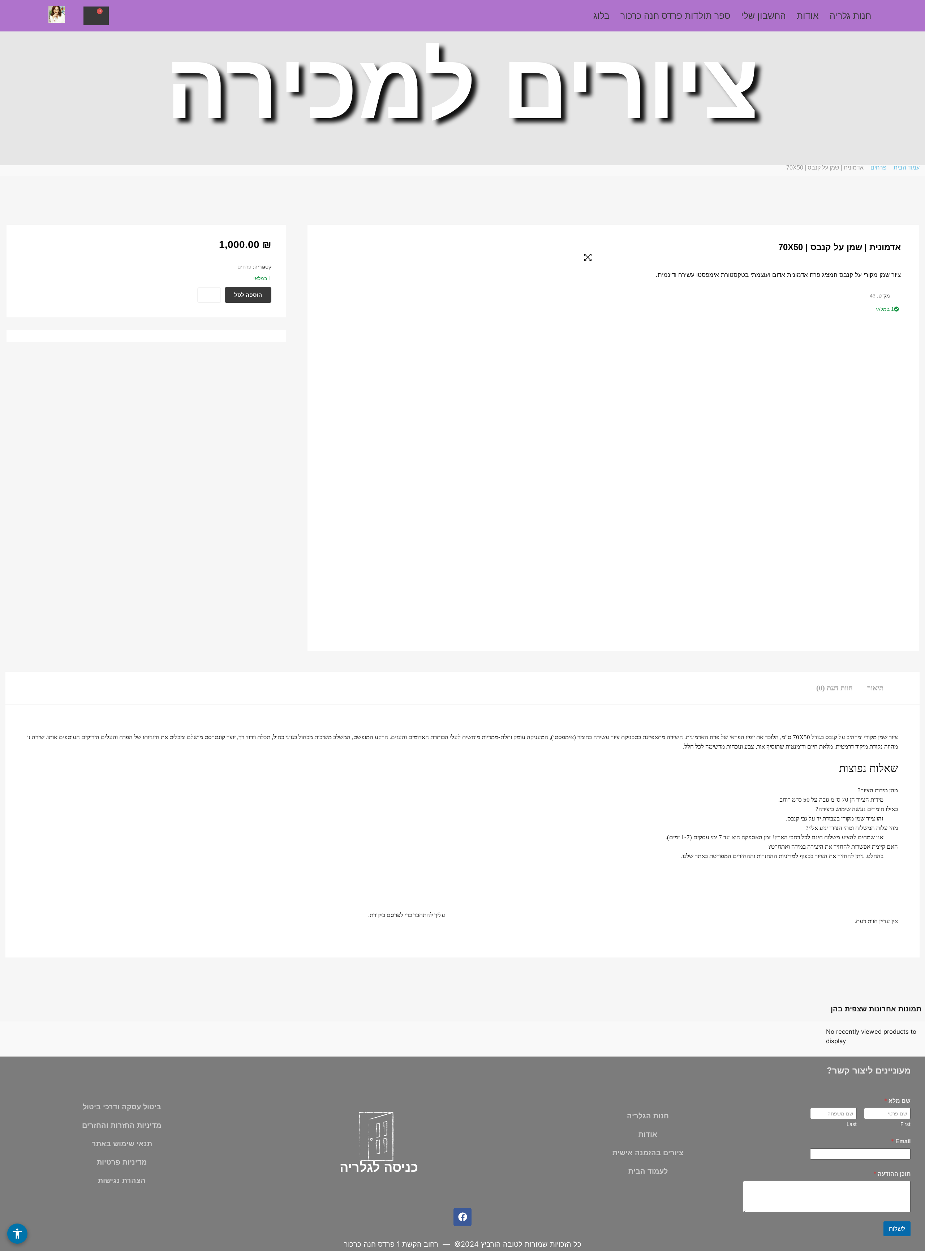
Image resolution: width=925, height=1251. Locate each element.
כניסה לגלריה (379, 1167)
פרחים (878, 167)
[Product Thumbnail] (587, 257)
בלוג (601, 15)
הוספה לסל (248, 295)
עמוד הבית (907, 167)
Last (852, 1124)
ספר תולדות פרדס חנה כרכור (675, 15)
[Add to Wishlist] (209, 295)
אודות (808, 15)
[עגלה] (96, 16)
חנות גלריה (850, 15)
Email (901, 1141)
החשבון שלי (763, 15)
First (905, 1124)
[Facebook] (462, 1217)
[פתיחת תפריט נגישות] (17, 1234)
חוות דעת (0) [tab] (834, 688)
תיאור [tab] (875, 688)
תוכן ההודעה (892, 1173)
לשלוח (897, 1228)
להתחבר (423, 915)
